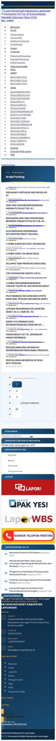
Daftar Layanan (17, 62)
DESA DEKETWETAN (20, 98)
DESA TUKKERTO (18, 140)
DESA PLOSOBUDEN (20, 114)
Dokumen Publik (19, 66)
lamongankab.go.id (40, 5)
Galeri (13, 48)
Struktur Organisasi (19, 41)
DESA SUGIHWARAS (20, 137)
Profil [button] (13, 30)
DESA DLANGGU (18, 105)
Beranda (15, 27)
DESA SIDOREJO (18, 131)
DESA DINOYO (17, 101)
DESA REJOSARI (18, 118)
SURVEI (14, 148)
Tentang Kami (17, 34)
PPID (13, 69)
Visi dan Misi (16, 37)
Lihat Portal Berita (12, 595)
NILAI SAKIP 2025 (18, 83)
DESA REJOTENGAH (20, 121)
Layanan (12, 671)
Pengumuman (15, 679)
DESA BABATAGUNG (20, 92)
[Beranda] (3, 161)
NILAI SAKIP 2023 (18, 77)
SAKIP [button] (13, 73)
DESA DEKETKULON (20, 95)
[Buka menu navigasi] (18, 21)
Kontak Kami (16, 44)
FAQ (12, 154)
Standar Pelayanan (19, 59)
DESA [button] (13, 87)
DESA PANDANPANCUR (21, 111)
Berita (11, 675)
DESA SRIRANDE (18, 134)
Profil (11, 667)
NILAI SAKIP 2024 (18, 80)
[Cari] (31, 436)
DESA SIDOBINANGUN (21, 124)
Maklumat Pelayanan (20, 55)
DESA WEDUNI (17, 144)
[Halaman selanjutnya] (17, 415)
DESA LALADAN (18, 108)
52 (17, 409)
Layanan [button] (15, 51)
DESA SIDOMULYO (19, 127)
